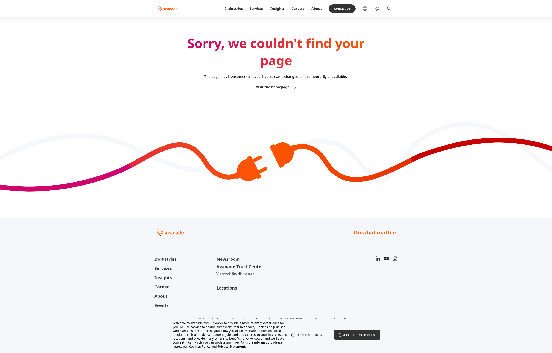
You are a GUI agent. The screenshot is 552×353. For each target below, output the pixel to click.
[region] (276, 335)
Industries (234, 8)
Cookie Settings (309, 335)
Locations (226, 288)
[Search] (389, 8)
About (316, 8)
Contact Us (342, 8)
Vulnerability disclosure (235, 273)
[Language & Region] (368, 8)
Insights (277, 8)
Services (256, 8)
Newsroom (228, 259)
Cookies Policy (199, 346)
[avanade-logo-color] (167, 8)
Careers (298, 8)
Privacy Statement (231, 346)
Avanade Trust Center (239, 266)
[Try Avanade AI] (377, 8)
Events (161, 305)
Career (161, 287)
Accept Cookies (359, 335)
